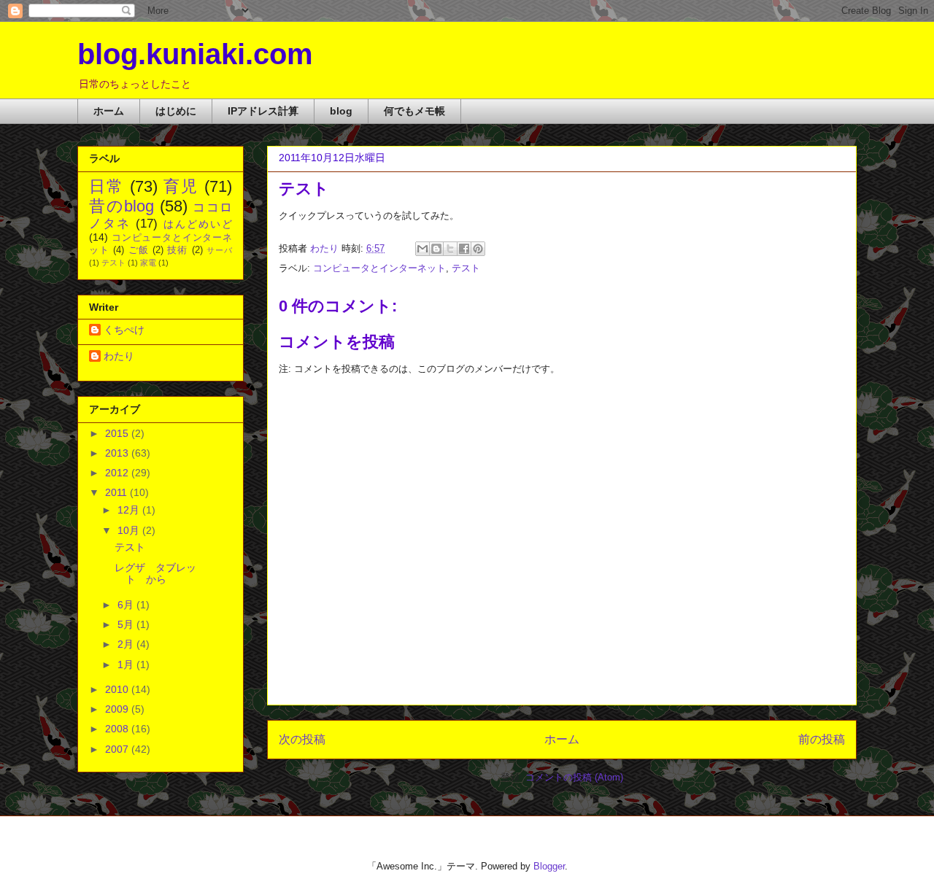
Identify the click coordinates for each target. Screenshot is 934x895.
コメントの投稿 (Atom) (574, 777)
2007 (118, 749)
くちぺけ (124, 330)
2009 (118, 709)
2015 (118, 433)
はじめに (175, 111)
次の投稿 (302, 739)
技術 (177, 250)
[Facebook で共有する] (464, 248)
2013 (118, 453)
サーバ (219, 250)
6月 (126, 605)
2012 (118, 473)
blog (341, 111)
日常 (106, 186)
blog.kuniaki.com (195, 54)
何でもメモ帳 (414, 111)
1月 (126, 664)
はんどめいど (198, 224)
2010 (118, 689)
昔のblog (121, 206)
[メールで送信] (422, 248)
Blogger (549, 866)
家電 (148, 262)
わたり (119, 356)
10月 (129, 530)
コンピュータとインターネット (379, 268)
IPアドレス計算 (263, 111)
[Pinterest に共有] (478, 248)
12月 (129, 510)
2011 (117, 492)
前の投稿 (821, 739)
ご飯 (138, 250)
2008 (118, 729)
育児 (180, 186)
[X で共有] (450, 248)
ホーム (108, 111)
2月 (126, 644)
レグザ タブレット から (155, 574)
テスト (466, 268)
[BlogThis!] (436, 248)
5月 (126, 624)
